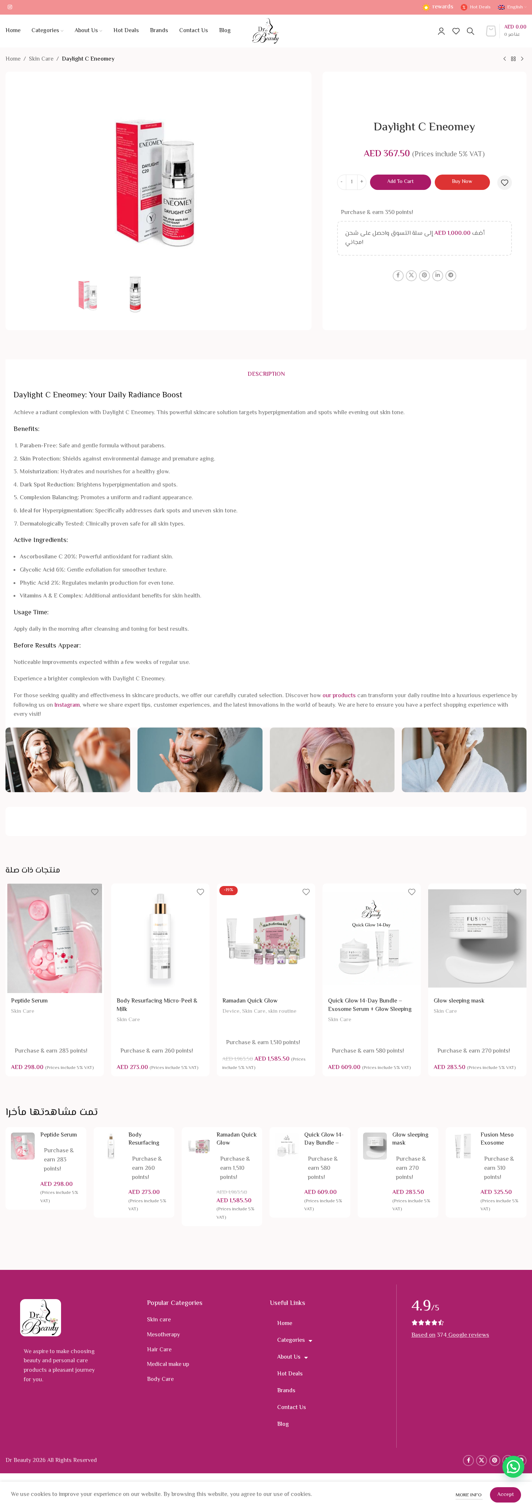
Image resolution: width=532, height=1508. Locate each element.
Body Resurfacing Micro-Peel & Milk (157, 1005)
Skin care (159, 1320)
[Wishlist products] (456, 31)
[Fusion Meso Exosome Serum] (463, 1146)
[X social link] (411, 275)
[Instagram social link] (9, 7)
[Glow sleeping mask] (477, 938)
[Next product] (522, 59)
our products (339, 695)
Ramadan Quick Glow (250, 1001)
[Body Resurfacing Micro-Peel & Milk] (160, 938)
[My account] (441, 31)
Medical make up (168, 1364)
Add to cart (400, 182)
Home (12, 59)
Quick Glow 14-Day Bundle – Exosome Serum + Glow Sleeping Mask (370, 1009)
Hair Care (159, 1350)
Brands (286, 1391)
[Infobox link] (437, 7)
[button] (513, 1467)
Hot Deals (290, 1374)
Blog (283, 1424)
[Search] (470, 31)
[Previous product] (504, 59)
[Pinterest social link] (424, 275)
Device (230, 1011)
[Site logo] (266, 31)
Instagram (67, 705)
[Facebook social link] (398, 275)
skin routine (282, 1011)
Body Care (160, 1379)
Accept (505, 1495)
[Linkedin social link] (437, 275)
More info (469, 1495)
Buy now (462, 182)
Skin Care (41, 59)
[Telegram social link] (450, 275)
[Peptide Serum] (54, 938)
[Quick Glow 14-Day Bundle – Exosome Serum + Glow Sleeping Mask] (371, 938)
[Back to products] (513, 59)
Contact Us (291, 1407)
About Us (289, 1357)
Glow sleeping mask (459, 1001)
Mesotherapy (163, 1335)
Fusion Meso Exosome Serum (497, 1143)
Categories (291, 1340)
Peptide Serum (29, 1001)
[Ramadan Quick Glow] (266, 938)
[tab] (266, 375)
